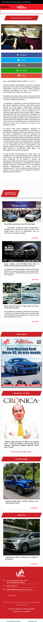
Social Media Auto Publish (13, 621)
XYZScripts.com (32, 621)
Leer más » (35, 238)
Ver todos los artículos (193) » (21, 452)
